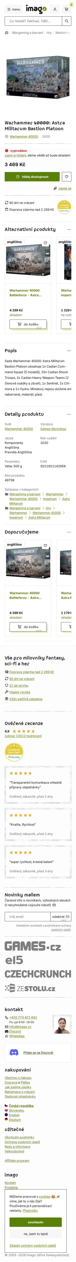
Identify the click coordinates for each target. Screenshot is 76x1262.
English (14, 1115)
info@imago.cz (20, 1027)
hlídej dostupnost (35, 177)
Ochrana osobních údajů (22, 1142)
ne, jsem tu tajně (36, 1234)
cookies (44, 1196)
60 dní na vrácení (21, 679)
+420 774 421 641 (23, 1017)
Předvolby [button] (30, 1210)
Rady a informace (17, 1146)
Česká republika (21, 1106)
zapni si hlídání (15, 155)
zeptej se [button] (64, 188)
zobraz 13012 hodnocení (23, 736)
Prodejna (11, 1187)
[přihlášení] (55, 9)
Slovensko (16, 1110)
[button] (38, 229)
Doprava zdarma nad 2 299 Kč (31, 672)
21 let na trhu (18, 685)
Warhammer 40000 (24, 136)
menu (16, 9)
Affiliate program (17, 1160)
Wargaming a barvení (27, 33)
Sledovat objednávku (20, 1096)
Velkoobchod (14, 1151)
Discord (15, 1031)
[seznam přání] (66, 176)
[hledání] (66, 21)
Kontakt (10, 1183)
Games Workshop (53, 429)
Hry (49, 33)
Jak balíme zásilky (18, 1087)
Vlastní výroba (19, 692)
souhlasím (35, 1222)
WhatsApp (17, 1036)
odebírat (58, 917)
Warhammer (64, 33)
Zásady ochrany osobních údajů (33, 1245)
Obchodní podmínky (19, 1137)
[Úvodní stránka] (7, 32)
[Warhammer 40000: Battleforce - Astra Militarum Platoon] (28, 285)
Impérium (50, 499)
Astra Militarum (39, 517)
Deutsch (15, 1120)
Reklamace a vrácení (20, 1092)
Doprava (11, 1082)
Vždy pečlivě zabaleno (25, 699)
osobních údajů (61, 929)
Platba (25, 1082)
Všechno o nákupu (18, 1078)
